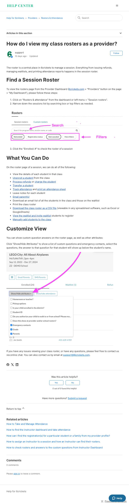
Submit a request (77, 398)
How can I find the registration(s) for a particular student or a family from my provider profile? (58, 435)
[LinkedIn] (17, 364)
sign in (17, 473)
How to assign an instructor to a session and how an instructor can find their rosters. (53, 441)
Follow (116, 53)
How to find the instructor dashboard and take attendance (38, 429)
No (72, 382)
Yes (56, 382)
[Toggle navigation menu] (117, 5)
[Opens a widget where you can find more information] (117, 498)
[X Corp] (12, 364)
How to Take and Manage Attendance (27, 423)
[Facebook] (7, 364)
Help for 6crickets (15, 18)
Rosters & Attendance (52, 18)
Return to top (14, 408)
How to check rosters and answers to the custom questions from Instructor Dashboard (54, 447)
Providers (32, 18)
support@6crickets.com (76, 354)
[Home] (20, 6)
